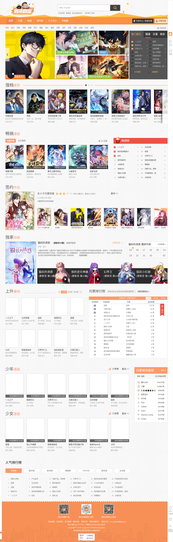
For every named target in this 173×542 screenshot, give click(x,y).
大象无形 (148, 177)
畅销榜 (68, 471)
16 (150, 250)
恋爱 (7, 28)
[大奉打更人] (77, 339)
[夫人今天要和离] (20, 211)
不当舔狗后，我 (158, 66)
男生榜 (104, 471)
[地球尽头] (61, 307)
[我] (170, 34)
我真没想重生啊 (150, 160)
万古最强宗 (119, 487)
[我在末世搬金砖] (78, 101)
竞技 (75, 28)
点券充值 (162, 21)
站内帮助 (59, 522)
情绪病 (68, 13)
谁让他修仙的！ (78, 13)
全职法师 (93, 171)
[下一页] (80, 292)
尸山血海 (34, 479)
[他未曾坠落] (61, 339)
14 (164, 250)
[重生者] (94, 217)
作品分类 (162, 28)
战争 (92, 28)
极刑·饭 (55, 496)
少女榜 (115, 413)
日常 (69, 28)
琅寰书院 (9, 171)
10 (150, 255)
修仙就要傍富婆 (97, 116)
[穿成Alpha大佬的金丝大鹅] (99, 430)
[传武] (36, 101)
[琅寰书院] (14, 157)
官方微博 (68, 522)
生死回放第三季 (54, 116)
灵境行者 (156, 59)
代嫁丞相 (9, 116)
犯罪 (58, 28)
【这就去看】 (83, 255)
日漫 (155, 34)
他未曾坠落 (59, 350)
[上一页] (59, 292)
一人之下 (138, 42)
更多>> (163, 370)
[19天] (12, 339)
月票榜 (13, 471)
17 (144, 250)
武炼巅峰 (30, 171)
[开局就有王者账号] (110, 217)
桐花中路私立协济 (79, 483)
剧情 (29, 28)
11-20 (70, 292)
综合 (162, 34)
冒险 (52, 28)
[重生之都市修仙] (57, 157)
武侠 (80, 28)
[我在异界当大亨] (142, 101)
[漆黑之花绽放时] (121, 101)
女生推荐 (22, 141)
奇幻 (46, 28)
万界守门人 (139, 49)
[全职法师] (99, 157)
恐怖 (24, 28)
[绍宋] (44, 307)
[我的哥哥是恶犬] (77, 217)
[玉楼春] (61, 217)
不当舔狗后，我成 (121, 491)
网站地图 (51, 522)
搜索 (115, 8)
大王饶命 (137, 72)
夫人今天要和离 (45, 193)
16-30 (156, 298)
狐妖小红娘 (122, 173)
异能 (18, 28)
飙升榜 (32, 471)
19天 (7, 350)
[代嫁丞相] (14, 101)
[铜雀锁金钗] (28, 339)
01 (164, 255)
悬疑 (41, 28)
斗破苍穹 (155, 72)
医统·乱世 (158, 116)
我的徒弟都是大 (158, 45)
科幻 (35, 28)
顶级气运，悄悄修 (58, 479)
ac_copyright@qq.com (118, 522)
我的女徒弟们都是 (100, 479)
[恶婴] (77, 307)
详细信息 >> (117, 243)
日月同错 (61, 13)
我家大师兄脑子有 (76, 444)
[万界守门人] (44, 339)
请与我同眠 (77, 496)
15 (157, 250)
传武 (28, 116)
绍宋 (136, 52)
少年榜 (115, 369)
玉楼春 (57, 228)
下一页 (92, 85)
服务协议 (76, 522)
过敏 (12, 487)
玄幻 (12, 28)
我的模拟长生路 (99, 491)
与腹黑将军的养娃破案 (45, 201)
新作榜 (50, 471)
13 (130, 255)
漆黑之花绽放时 (118, 116)
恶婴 (154, 42)
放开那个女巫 (90, 13)
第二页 (89, 85)
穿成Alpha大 (95, 444)
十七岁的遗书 (99, 483)
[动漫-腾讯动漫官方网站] (28, 9)
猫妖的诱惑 (44, 242)
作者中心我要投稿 (144, 21)
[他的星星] (144, 217)
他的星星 (141, 228)
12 (137, 255)
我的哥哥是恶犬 (77, 228)
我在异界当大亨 (139, 116)
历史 (86, 28)
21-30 (76, 292)
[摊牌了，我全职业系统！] (160, 217)
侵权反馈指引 (94, 522)
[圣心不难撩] (35, 430)
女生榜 (122, 471)
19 (130, 250)
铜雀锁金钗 (157, 56)
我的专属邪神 (36, 487)
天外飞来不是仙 (78, 491)
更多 (114, 193)
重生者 (90, 228)
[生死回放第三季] (57, 101)
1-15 (148, 298)
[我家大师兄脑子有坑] (78, 430)
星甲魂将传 (157, 63)
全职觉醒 (156, 49)
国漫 (147, 34)
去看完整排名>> (143, 291)
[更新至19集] (58, 243)
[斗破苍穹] (78, 157)
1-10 (64, 292)
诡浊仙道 (97, 487)
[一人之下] (12, 307)
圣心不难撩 (157, 52)
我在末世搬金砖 (75, 116)
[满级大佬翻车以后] (127, 217)
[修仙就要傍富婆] (99, 101)
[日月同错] (28, 307)
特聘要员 (97, 496)
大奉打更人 (139, 56)
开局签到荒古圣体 (121, 479)
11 (144, 255)
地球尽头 (138, 45)
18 (137, 250)
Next (165, 106)
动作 (63, 28)
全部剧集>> (162, 244)
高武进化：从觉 (140, 63)
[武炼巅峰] (35, 157)
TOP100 (86, 471)
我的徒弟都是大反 (37, 491)
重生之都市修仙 (54, 171)
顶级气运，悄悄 (140, 66)
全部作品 (10, 141)
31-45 (163, 298)
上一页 (86, 85)
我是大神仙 (15, 479)
